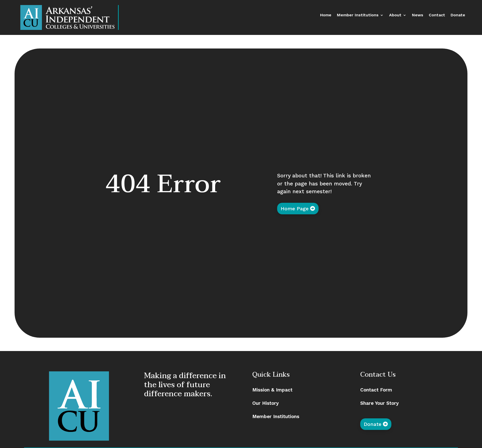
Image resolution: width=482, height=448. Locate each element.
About (395, 15)
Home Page (295, 209)
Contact (437, 15)
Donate (458, 15)
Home (325, 15)
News (417, 15)
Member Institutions (358, 15)
